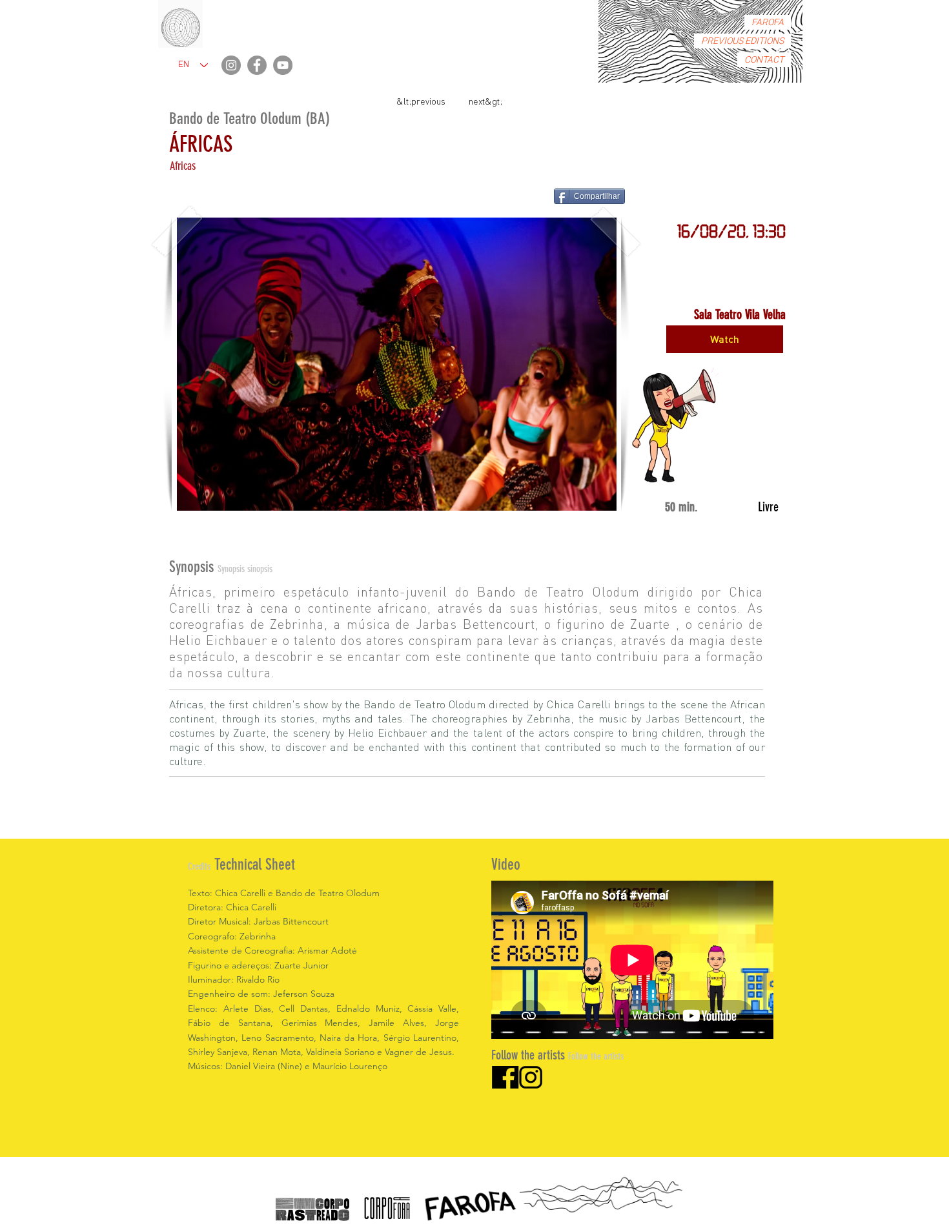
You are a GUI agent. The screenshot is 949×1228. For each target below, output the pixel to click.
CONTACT (764, 60)
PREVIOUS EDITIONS (742, 41)
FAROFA (767, 22)
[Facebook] (257, 65)
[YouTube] (282, 65)
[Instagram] (231, 65)
